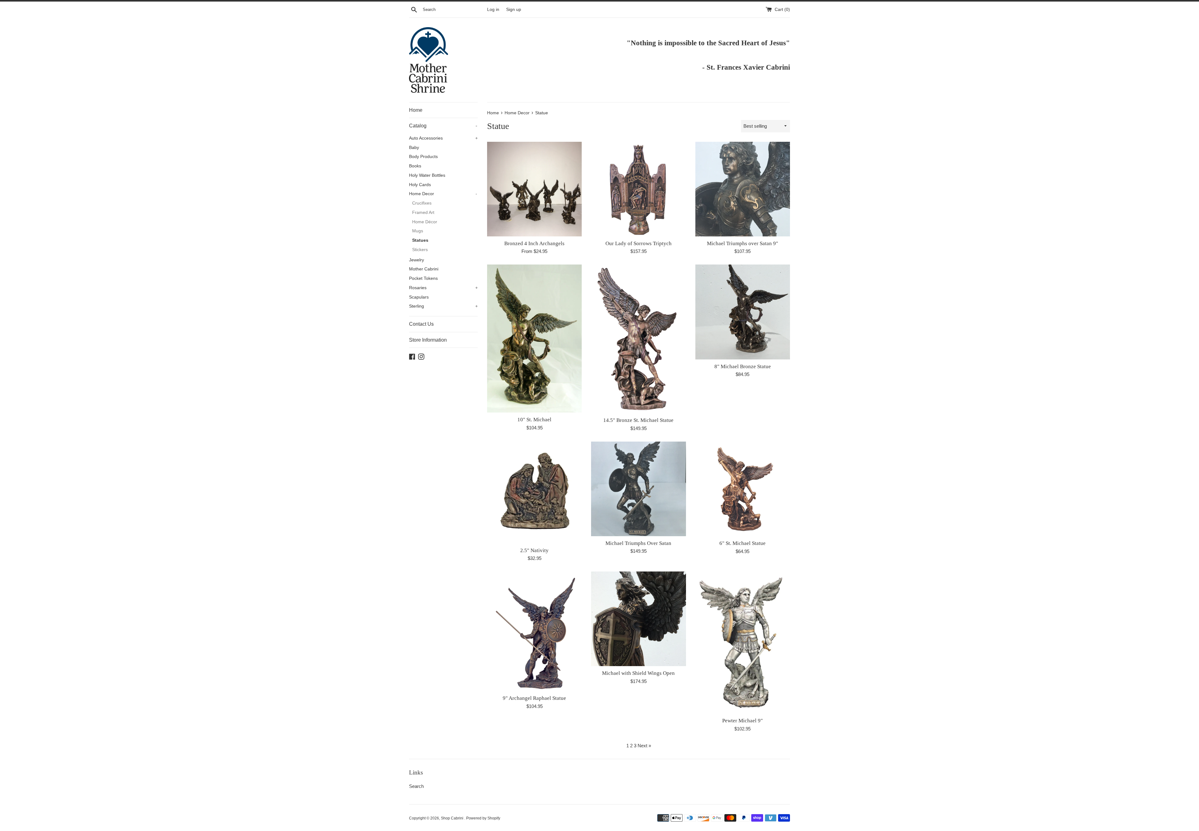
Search (416, 786)
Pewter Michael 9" (742, 721)
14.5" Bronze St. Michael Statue (638, 420)
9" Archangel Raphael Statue (534, 698)
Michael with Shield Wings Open (638, 673)
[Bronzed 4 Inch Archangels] (534, 189)
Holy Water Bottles (427, 175)
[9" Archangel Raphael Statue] (534, 631)
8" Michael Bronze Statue (742, 366)
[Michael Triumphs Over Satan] (638, 489)
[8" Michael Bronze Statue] (742, 312)
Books (415, 166)
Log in (493, 9)
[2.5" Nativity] (534, 492)
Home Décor (424, 222)
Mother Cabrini (423, 269)
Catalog (443, 125)
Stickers (420, 249)
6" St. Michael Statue (742, 543)
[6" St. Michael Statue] (742, 489)
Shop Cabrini (452, 818)
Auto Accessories (443, 138)
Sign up (513, 9)
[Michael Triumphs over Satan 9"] (742, 189)
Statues (420, 240)
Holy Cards (420, 184)
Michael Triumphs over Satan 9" (742, 243)
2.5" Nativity (534, 550)
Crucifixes (422, 203)
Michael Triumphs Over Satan (638, 543)
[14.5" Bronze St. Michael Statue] (638, 339)
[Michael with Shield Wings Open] (638, 618)
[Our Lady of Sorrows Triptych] (638, 189)
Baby (414, 147)
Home (415, 110)
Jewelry (416, 260)
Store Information (428, 340)
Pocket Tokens (423, 278)
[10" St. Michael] (534, 339)
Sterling (443, 306)
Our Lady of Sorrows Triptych (638, 243)
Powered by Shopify (483, 818)
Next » (644, 745)
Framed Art (423, 212)
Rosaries (443, 287)
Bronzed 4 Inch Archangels (534, 243)
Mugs (417, 231)
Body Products (423, 156)
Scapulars (419, 297)
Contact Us (421, 324)
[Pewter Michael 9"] (742, 642)
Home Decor (443, 193)
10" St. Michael (534, 420)
